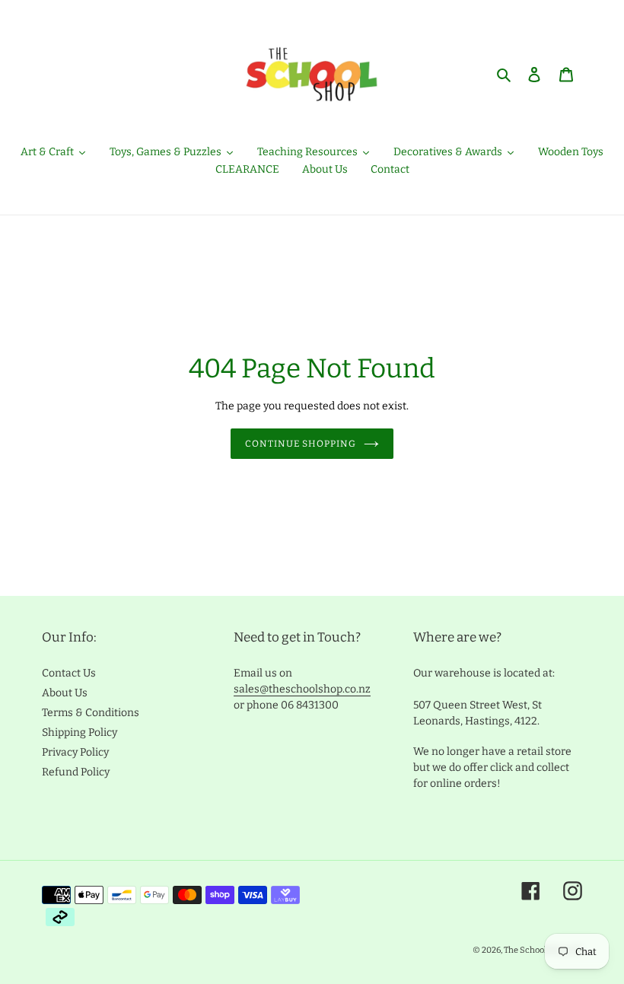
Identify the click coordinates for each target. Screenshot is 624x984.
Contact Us (69, 673)
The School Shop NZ (543, 950)
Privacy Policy (75, 752)
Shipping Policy (79, 732)
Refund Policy (76, 772)
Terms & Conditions (90, 712)
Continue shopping (300, 443)
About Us (65, 692)
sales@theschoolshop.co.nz (302, 689)
